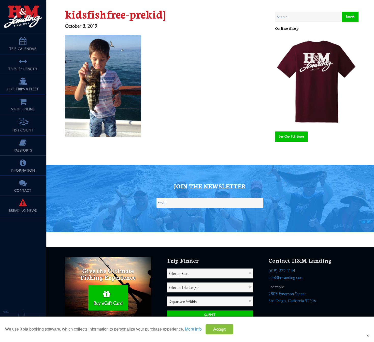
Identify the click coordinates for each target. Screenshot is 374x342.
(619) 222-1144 (281, 270)
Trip (23, 49)
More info (193, 329)
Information (23, 170)
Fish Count (23, 130)
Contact (22, 190)
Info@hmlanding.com (286, 277)
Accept (219, 329)
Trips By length (22, 69)
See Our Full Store (291, 136)
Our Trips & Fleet (23, 89)
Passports (23, 150)
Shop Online (23, 109)
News (23, 211)
